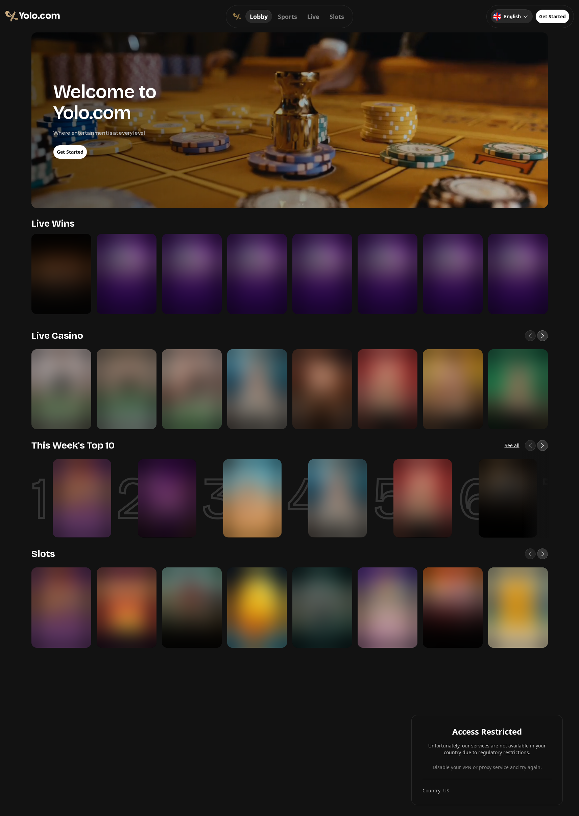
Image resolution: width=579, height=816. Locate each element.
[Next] (542, 335)
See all (512, 445)
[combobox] (511, 16)
